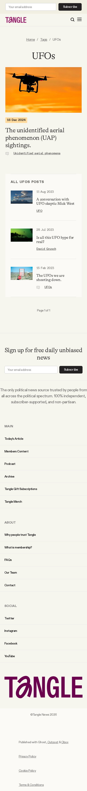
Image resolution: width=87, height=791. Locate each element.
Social (10, 606)
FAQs (8, 560)
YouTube (9, 656)
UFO (39, 211)
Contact (9, 585)
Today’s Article (13, 439)
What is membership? (18, 547)
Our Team (10, 572)
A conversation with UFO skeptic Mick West (55, 201)
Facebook (10, 643)
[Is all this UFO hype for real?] (22, 240)
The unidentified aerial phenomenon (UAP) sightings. (34, 138)
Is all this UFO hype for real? (55, 239)
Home (30, 39)
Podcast (9, 464)
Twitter (9, 618)
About (10, 522)
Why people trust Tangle (20, 535)
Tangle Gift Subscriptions (20, 489)
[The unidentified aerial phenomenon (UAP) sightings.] (43, 90)
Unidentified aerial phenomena (36, 153)
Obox (64, 742)
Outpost (53, 742)
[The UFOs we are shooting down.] (22, 278)
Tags (43, 39)
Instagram (10, 631)
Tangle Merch (13, 502)
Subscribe (70, 6)
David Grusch (46, 249)
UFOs (48, 287)
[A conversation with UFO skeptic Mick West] (22, 202)
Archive (9, 476)
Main (8, 426)
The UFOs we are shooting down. (50, 277)
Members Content (16, 451)
